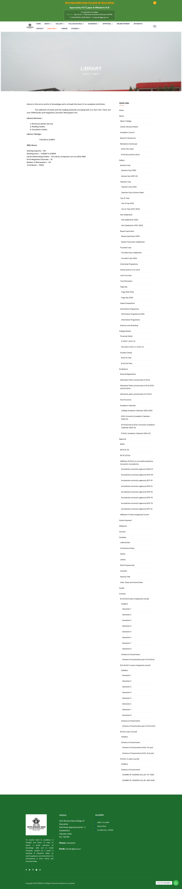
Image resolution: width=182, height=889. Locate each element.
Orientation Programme (129, 309)
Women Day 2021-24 (129, 176)
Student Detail (126, 353)
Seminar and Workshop (129, 325)
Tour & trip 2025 (127, 203)
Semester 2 (126, 615)
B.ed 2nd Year (126, 363)
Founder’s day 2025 (129, 258)
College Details (75, 24)
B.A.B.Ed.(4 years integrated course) (134, 599)
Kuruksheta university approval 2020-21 (137, 469)
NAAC (122, 444)
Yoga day (123, 287)
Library (123, 560)
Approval (107, 24)
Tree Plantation (126, 281)
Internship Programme (129, 264)
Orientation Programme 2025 (132, 314)
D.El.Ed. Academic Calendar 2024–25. (136, 433)
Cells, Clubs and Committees (131, 582)
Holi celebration (126, 215)
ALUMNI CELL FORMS (105, 830)
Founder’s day (125, 248)
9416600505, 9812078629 (80, 17)
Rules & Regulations (128, 374)
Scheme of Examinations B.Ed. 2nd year (138, 753)
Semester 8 (126, 649)
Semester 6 (126, 637)
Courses (75, 29)
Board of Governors (128, 138)
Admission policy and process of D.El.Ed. (136, 394)
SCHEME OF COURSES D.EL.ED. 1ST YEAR (138, 775)
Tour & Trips (124, 198)
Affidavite (138, 24)
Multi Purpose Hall (127, 565)
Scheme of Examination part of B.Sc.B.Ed (138, 726)
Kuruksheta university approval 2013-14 (137, 498)
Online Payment (123, 24)
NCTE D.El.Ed (125, 455)
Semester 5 (126, 632)
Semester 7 (126, 643)
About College (125, 121)
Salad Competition (127, 303)
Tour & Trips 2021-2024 (130, 209)
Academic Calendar (128, 406)
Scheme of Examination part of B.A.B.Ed (138, 660)
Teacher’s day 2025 (129, 187)
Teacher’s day (125, 182)
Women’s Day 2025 (128, 170)
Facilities (51, 29)
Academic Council (127, 132)
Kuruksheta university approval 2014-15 (137, 492)
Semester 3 (126, 620)
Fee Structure (125, 400)
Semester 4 (126, 626)
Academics (92, 24)
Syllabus (124, 604)
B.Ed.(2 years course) (128, 732)
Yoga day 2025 (127, 298)
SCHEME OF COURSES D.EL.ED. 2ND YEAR (138, 780)
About (47, 24)
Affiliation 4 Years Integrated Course (134, 515)
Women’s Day (125, 165)
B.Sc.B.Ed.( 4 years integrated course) (135, 665)
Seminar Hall (125, 577)
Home (38, 24)
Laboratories (125, 542)
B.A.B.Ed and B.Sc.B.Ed (130, 155)
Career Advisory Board (129, 127)
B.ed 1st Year (126, 358)
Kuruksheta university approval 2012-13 (137, 503)
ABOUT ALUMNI (103, 822)
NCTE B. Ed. (124, 450)
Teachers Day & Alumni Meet (132, 193)
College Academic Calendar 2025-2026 (137, 411)
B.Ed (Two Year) (127, 149)
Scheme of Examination (130, 655)
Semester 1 (126, 609)
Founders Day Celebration (131, 253)
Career (64, 29)
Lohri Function (126, 275)
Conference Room (127, 548)
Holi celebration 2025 (129, 220)
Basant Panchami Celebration (133, 242)
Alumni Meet (101, 826)
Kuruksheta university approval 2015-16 (137, 486)
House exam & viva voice (130, 270)
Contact (40, 29)
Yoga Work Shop (127, 292)
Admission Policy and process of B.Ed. (135, 380)
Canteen (123, 571)
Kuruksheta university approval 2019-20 (137, 475)
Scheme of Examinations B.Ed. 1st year (137, 748)
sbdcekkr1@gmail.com (101, 17)
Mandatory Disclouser (128, 144)
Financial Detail (126, 336)
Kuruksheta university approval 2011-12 (136, 509)
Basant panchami (127, 231)
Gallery (59, 24)
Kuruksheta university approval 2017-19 (137, 480)
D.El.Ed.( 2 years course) (129, 759)
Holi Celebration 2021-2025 (132, 225)
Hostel (122, 554)
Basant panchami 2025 (130, 236)
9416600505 (70, 843)
